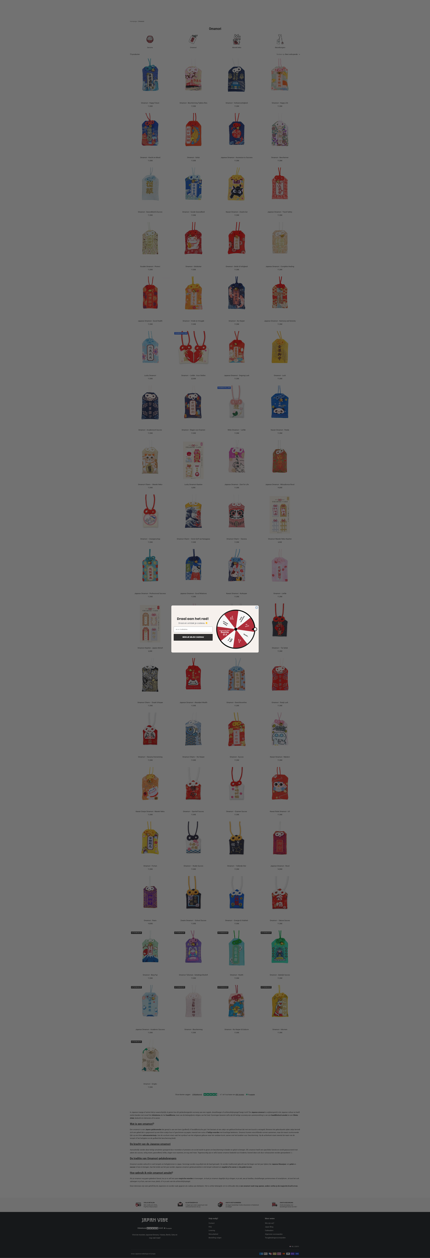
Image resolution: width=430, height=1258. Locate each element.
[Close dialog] (257, 607)
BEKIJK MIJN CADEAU (193, 637)
